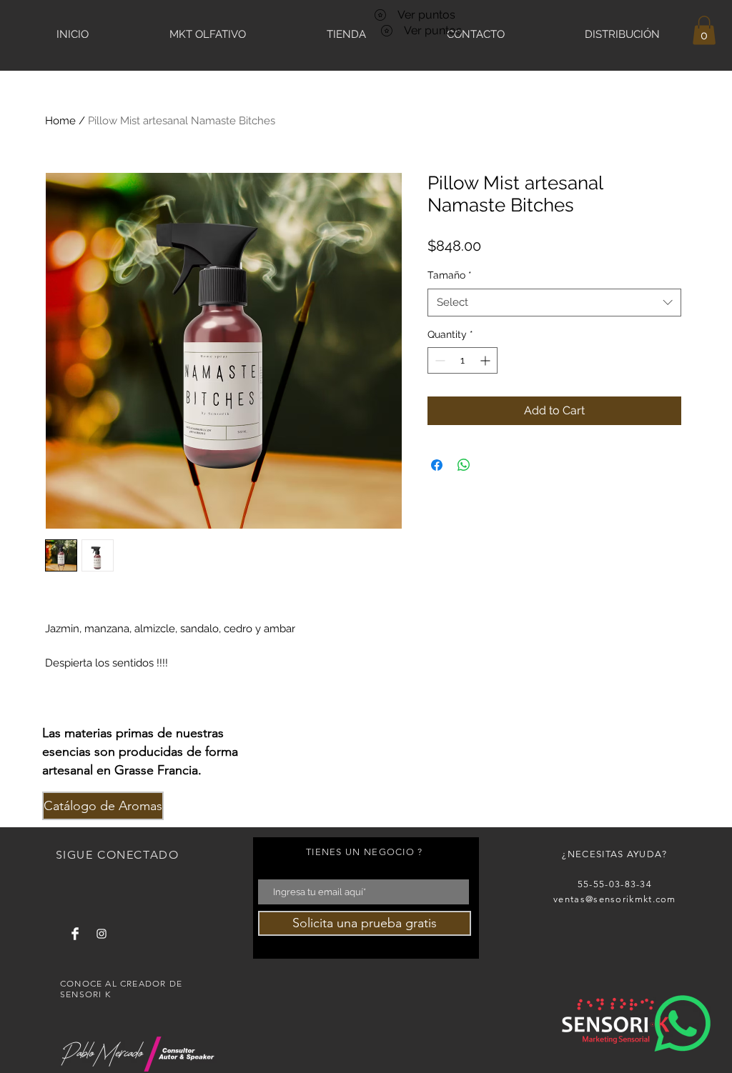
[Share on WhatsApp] (464, 465)
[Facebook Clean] (75, 933)
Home (60, 120)
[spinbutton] (462, 360)
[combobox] (554, 302)
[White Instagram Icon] (101, 933)
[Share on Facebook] (436, 465)
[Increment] (486, 360)
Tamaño (449, 275)
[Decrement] (438, 360)
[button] (704, 30)
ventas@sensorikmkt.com (614, 899)
